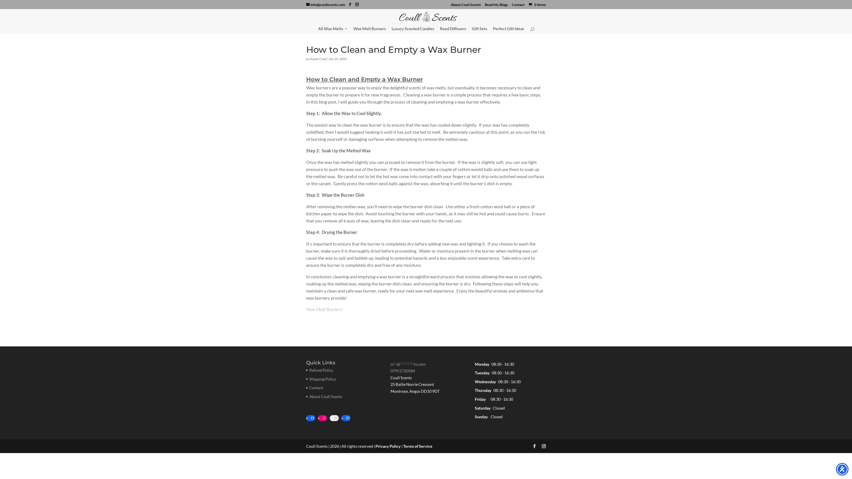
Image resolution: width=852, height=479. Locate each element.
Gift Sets (479, 29)
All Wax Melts (330, 29)
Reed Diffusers (453, 29)
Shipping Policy (322, 379)
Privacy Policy (388, 446)
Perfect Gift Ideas (508, 29)
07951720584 (402, 370)
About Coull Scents (466, 5)
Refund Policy (321, 370)
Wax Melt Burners (369, 29)
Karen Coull (318, 59)
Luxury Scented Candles (413, 29)
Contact (518, 5)
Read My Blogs (496, 5)
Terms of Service (417, 446)
